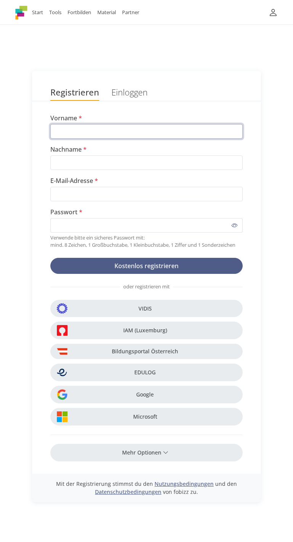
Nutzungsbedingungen (184, 483)
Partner (130, 12)
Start (37, 12)
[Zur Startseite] (21, 12)
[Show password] (235, 225)
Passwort (63, 212)
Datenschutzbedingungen (128, 491)
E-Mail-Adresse (71, 180)
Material (106, 12)
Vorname (63, 118)
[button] (273, 12)
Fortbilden (79, 12)
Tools (55, 12)
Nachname (66, 149)
